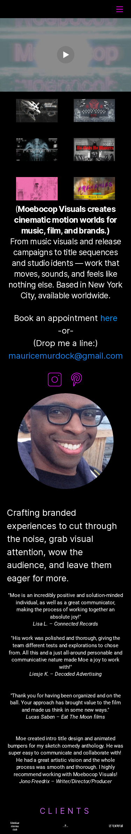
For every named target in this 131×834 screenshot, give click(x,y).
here (108, 318)
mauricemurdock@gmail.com (65, 356)
